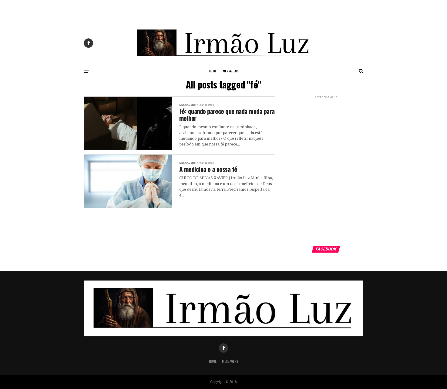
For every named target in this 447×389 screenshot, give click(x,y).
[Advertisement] (223, 10)
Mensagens (230, 70)
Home (212, 70)
